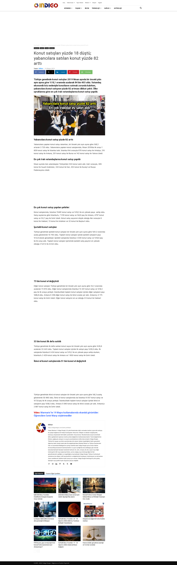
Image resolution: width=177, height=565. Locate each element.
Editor (41, 68)
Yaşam (77, 8)
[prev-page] (35, 551)
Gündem (67, 8)
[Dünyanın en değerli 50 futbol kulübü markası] (94, 509)
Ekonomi (43, 45)
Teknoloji (96, 8)
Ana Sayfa (37, 45)
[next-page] (38, 551)
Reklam (87, 2)
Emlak (46, 48)
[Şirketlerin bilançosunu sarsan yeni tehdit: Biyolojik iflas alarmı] (69, 485)
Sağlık (106, 8)
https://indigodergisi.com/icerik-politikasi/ (59, 427)
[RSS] (64, 464)
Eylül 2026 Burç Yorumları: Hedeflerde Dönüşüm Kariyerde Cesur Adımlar (43, 497)
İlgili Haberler (39, 473)
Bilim (87, 8)
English (100, 2)
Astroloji (118, 8)
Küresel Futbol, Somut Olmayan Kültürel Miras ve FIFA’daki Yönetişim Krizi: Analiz (94, 497)
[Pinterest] (60, 464)
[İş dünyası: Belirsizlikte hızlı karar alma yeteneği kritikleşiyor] (45, 509)
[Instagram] (53, 464)
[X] (68, 464)
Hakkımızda (70, 2)
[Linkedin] (57, 464)
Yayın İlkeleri (80, 2)
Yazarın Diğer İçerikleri (53, 473)
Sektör (41, 48)
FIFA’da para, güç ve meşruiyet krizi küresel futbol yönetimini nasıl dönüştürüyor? (44, 545)
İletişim (94, 2)
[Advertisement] (88, 27)
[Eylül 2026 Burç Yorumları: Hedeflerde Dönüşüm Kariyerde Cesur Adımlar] (45, 485)
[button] (140, 8)
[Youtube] (72, 464)
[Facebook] (49, 464)
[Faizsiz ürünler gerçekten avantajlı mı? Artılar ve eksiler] (94, 533)
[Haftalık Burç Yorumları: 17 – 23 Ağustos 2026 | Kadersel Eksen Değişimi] (69, 533)
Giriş (64, 2)
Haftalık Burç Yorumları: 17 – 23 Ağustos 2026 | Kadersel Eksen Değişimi (68, 545)
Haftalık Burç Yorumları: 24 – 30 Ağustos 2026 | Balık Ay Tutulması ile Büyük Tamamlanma (68, 521)
